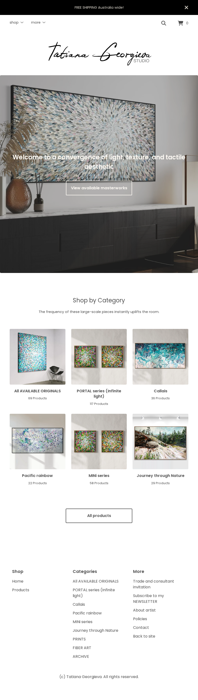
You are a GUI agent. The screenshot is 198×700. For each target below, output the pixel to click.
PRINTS (79, 639)
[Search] (163, 23)
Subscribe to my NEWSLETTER (148, 598)
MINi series (82, 622)
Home (17, 581)
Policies (140, 619)
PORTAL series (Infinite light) (94, 592)
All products (99, 515)
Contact (141, 627)
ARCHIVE (81, 656)
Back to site (144, 636)
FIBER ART (82, 648)
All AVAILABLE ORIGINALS (96, 581)
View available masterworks (99, 188)
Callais (79, 604)
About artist (144, 610)
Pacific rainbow (87, 613)
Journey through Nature (95, 630)
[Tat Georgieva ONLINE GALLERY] (99, 54)
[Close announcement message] (186, 7)
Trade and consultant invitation (153, 584)
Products (20, 590)
